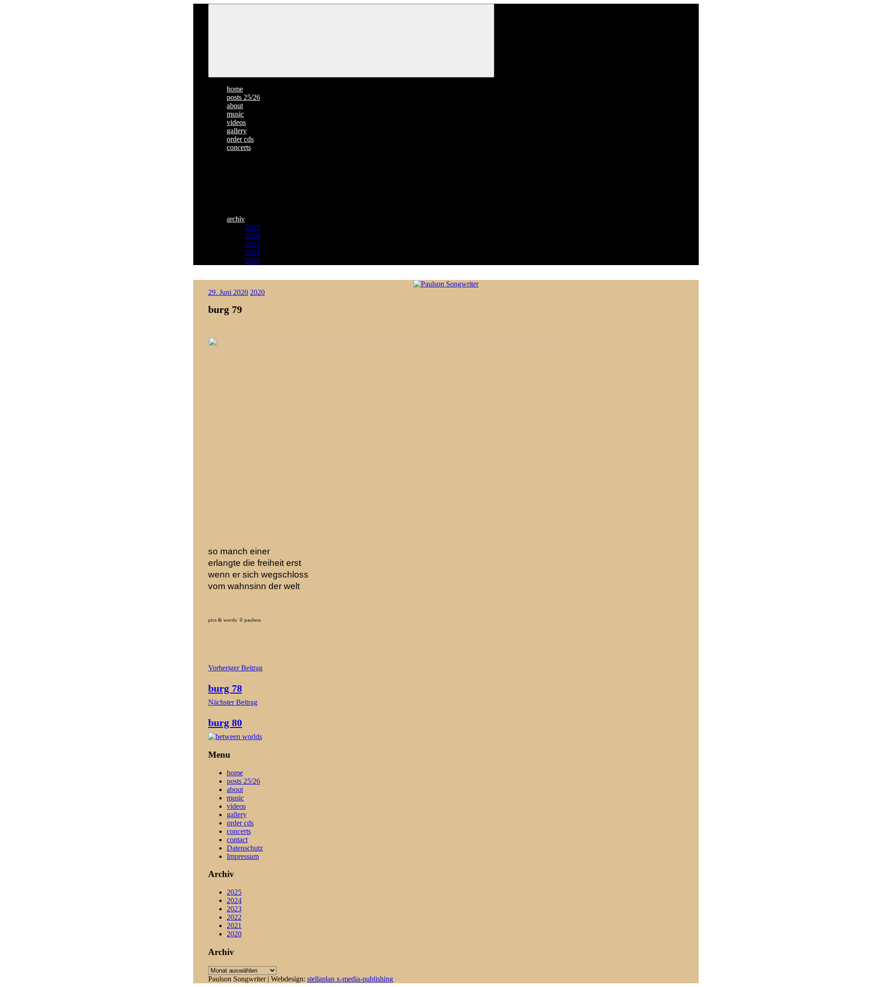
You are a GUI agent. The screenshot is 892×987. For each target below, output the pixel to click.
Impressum (243, 856)
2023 (234, 909)
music (235, 114)
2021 (252, 252)
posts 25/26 (243, 97)
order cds (240, 139)
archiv (236, 219)
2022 (252, 244)
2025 (252, 227)
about (235, 106)
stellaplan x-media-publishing (350, 979)
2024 (252, 236)
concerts (239, 147)
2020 (252, 261)
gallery (237, 131)
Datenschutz (245, 848)
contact (237, 840)
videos (236, 122)
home (235, 89)
